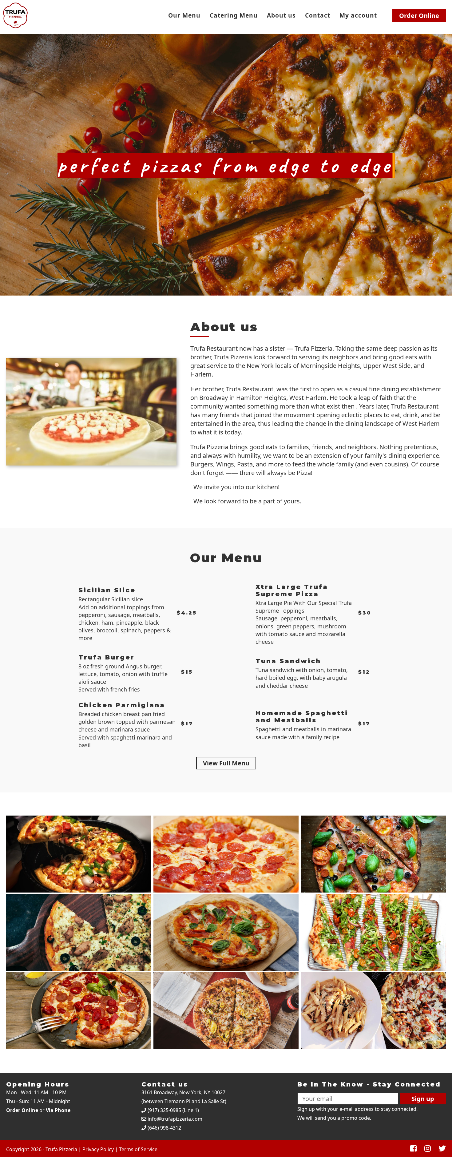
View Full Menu (226, 763)
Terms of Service (138, 1149)
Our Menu (184, 15)
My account (358, 15)
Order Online (419, 15)
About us (281, 15)
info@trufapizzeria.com (175, 1118)
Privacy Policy (98, 1149)
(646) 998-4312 (164, 1127)
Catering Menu (234, 15)
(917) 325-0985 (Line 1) (173, 1110)
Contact (317, 15)
